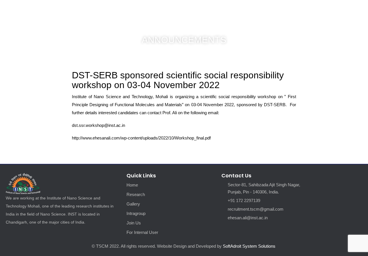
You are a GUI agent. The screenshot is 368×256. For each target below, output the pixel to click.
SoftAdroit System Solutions (250, 246)
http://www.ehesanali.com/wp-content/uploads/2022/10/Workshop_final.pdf (141, 137)
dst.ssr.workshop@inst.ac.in (98, 125)
